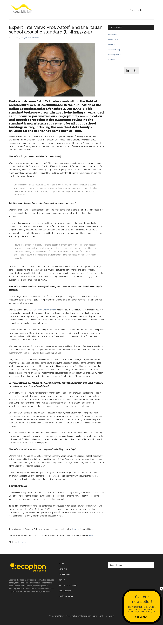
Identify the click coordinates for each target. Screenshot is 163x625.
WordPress (102, 616)
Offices (111, 44)
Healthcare (113, 39)
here (74, 529)
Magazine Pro (71, 616)
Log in (111, 616)
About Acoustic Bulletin (68, 585)
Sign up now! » (142, 617)
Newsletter (63, 569)
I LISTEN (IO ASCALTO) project (42, 310)
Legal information (66, 596)
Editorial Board (64, 574)
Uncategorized (114, 54)
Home (61, 563)
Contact (62, 580)
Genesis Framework (88, 616)
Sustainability (114, 49)
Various (111, 59)
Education (22, 542)
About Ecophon (65, 591)
